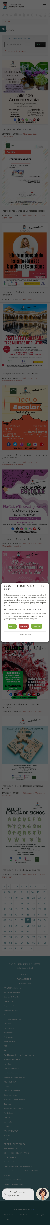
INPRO (29, 635)
